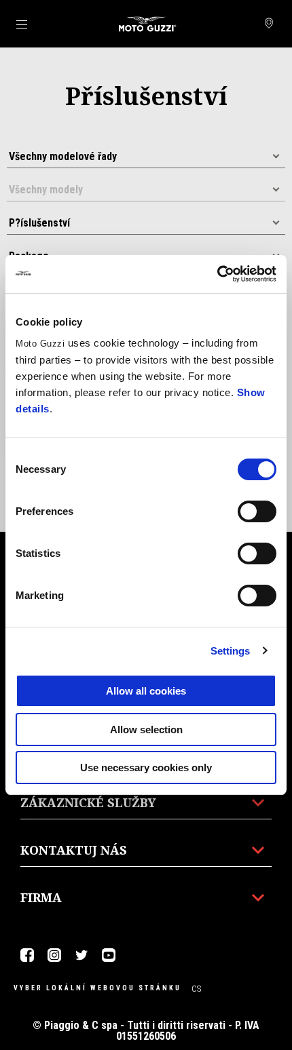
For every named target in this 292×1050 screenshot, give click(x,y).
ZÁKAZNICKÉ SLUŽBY (88, 802)
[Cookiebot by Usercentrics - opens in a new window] (217, 274)
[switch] (257, 511)
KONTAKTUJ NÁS (73, 850)
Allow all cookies (146, 691)
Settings (231, 651)
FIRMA (41, 897)
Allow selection (146, 729)
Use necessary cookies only (146, 767)
